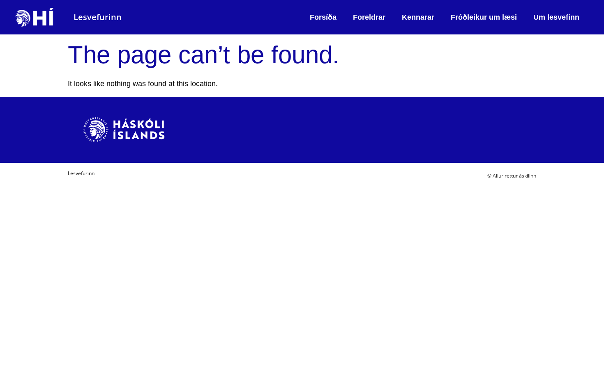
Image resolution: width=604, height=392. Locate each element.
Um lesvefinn (556, 17)
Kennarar (418, 17)
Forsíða (323, 17)
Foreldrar (369, 17)
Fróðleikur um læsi (484, 17)
